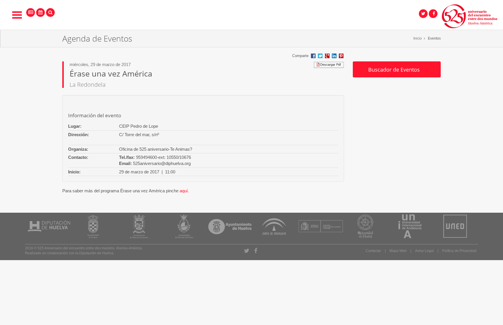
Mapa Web (398, 251)
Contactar (373, 251)
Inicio (417, 38)
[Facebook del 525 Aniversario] (433, 13)
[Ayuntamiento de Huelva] (230, 226)
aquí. (184, 190)
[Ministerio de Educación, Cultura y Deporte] (320, 226)
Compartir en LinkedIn (334, 56)
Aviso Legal (424, 251)
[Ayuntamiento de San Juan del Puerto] (183, 226)
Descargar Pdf (330, 64)
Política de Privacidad (459, 251)
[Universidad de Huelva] (364, 226)
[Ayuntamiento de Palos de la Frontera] (138, 226)
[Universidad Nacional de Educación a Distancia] (455, 226)
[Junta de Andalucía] (274, 226)
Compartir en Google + (327, 56)
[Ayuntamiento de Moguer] (93, 226)
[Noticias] (30, 12)
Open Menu (17, 15)
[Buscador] (50, 12)
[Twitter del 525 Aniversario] (423, 13)
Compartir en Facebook (313, 56)
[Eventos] (40, 12)
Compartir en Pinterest (341, 56)
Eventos (434, 38)
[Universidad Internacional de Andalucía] (410, 226)
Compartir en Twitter (320, 56)
